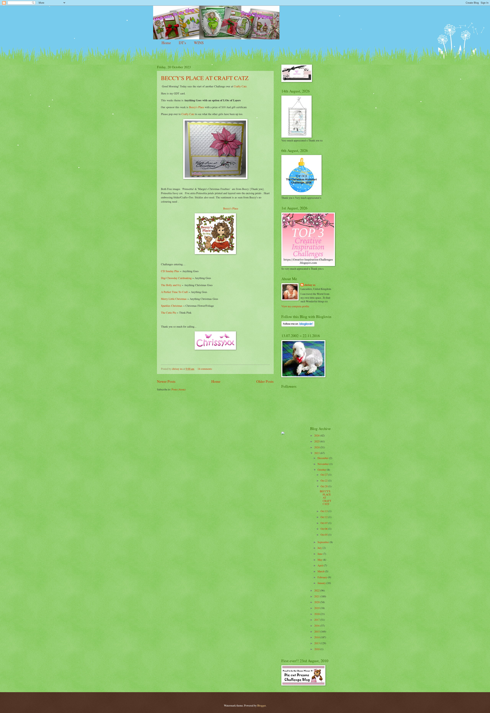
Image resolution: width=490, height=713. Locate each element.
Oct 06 (324, 528)
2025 (317, 441)
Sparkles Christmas (171, 305)
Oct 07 (324, 523)
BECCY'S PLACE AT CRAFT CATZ (204, 78)
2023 (317, 453)
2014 (317, 637)
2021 (317, 596)
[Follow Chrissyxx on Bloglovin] (297, 325)
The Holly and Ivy (171, 285)
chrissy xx (309, 285)
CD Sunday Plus (170, 271)
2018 (317, 614)
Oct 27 (324, 474)
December (323, 458)
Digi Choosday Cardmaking (176, 278)
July (320, 548)
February (323, 577)
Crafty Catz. (240, 86)
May (320, 559)
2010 (317, 649)
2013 (317, 643)
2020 (317, 602)
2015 (317, 631)
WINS (199, 42)
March (321, 571)
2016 (317, 625)
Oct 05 (324, 534)
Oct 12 (324, 517)
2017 (317, 619)
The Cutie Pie (168, 312)
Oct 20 (324, 486)
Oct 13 (324, 511)
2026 (317, 435)
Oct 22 (324, 480)
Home (166, 42)
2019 (317, 608)
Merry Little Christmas (174, 299)
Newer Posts (166, 381)
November (323, 464)
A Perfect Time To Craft (175, 292)
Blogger (261, 705)
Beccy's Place (196, 107)
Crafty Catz (187, 114)
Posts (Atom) (179, 389)
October (322, 469)
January (322, 583)
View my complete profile (295, 306)
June (320, 554)
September (324, 542)
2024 (317, 447)
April (321, 565)
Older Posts (265, 381)
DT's (182, 42)
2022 (317, 590)
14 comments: (205, 369)
